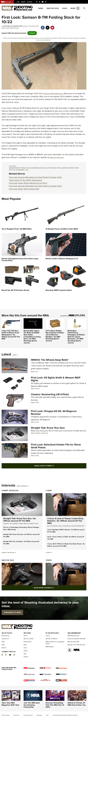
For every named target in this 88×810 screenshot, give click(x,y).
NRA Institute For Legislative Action (55, 643)
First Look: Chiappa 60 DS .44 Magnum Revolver (54, 412)
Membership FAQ (73, 642)
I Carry (49, 490)
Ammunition (27, 642)
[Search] (84, 8)
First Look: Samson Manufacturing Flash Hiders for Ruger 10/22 (35, 186)
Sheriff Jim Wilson (41, 433)
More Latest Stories (52, 465)
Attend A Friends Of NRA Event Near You (77, 703)
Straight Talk (8, 524)
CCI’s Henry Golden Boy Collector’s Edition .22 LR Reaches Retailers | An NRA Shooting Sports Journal (55, 335)
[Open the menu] (78, 8)
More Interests (22, 486)
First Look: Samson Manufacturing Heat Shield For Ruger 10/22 (35, 177)
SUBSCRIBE (12, 612)
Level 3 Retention (64, 526)
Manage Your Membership (76, 645)
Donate (29, 2)
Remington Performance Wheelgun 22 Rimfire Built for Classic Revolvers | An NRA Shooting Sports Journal (76, 336)
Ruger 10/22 (43, 168)
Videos (49, 560)
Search (4, 648)
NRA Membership (73, 636)
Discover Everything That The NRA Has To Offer (55, 705)
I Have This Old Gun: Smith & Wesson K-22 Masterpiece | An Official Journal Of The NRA (11, 334)
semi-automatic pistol (31, 524)
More (14, 355)
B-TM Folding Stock (54, 168)
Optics (37, 389)
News (40, 8)
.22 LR (26, 170)
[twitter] (47, 26)
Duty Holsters (52, 526)
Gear (7, 28)
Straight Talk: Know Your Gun (48, 428)
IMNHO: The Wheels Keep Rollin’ (50, 360)
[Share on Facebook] (42, 26)
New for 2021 (14, 28)
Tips (36, 372)
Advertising (5, 636)
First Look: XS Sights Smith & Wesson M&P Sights (55, 379)
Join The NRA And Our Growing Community (32, 705)
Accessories (20, 170)
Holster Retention (77, 526)
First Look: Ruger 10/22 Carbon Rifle (24, 189)
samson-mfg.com (56, 157)
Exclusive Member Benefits (77, 639)
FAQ (3, 642)
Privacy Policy (5, 715)
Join (18, 2)
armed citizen (18, 524)
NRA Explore (50, 647)
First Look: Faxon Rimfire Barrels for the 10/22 (28, 183)
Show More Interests (55, 587)
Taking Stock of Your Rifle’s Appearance (25, 180)
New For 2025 (53, 8)
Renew (23, 2)
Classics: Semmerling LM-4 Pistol (50, 394)
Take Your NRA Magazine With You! (10, 703)
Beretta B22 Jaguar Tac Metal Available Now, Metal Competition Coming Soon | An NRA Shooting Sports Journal (32, 336)
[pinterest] (52, 26)
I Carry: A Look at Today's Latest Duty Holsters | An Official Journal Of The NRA (65, 521)
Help (3, 645)
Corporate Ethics (28, 715)
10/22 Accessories (32, 168)
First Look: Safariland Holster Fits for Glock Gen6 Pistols (56, 446)
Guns (64, 8)
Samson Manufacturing (53, 93)
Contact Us (5, 639)
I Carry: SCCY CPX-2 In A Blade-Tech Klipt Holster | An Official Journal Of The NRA (66, 545)
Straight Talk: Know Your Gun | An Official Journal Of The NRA (19, 519)
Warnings (39, 715)
